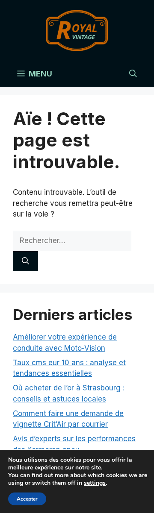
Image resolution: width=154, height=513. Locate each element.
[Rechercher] (25, 261)
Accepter (27, 498)
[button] (133, 74)
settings (95, 483)
